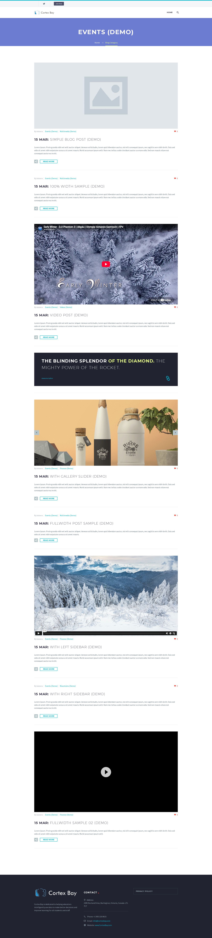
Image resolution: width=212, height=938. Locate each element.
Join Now (59, 4)
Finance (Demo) (66, 468)
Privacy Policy (144, 891)
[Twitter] (44, 4)
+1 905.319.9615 (99, 916)
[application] (106, 771)
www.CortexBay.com (103, 925)
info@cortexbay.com (101, 921)
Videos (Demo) (66, 307)
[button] (106, 772)
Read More (48, 161)
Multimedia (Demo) (68, 131)
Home (169, 12)
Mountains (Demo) (68, 686)
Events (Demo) (51, 131)
